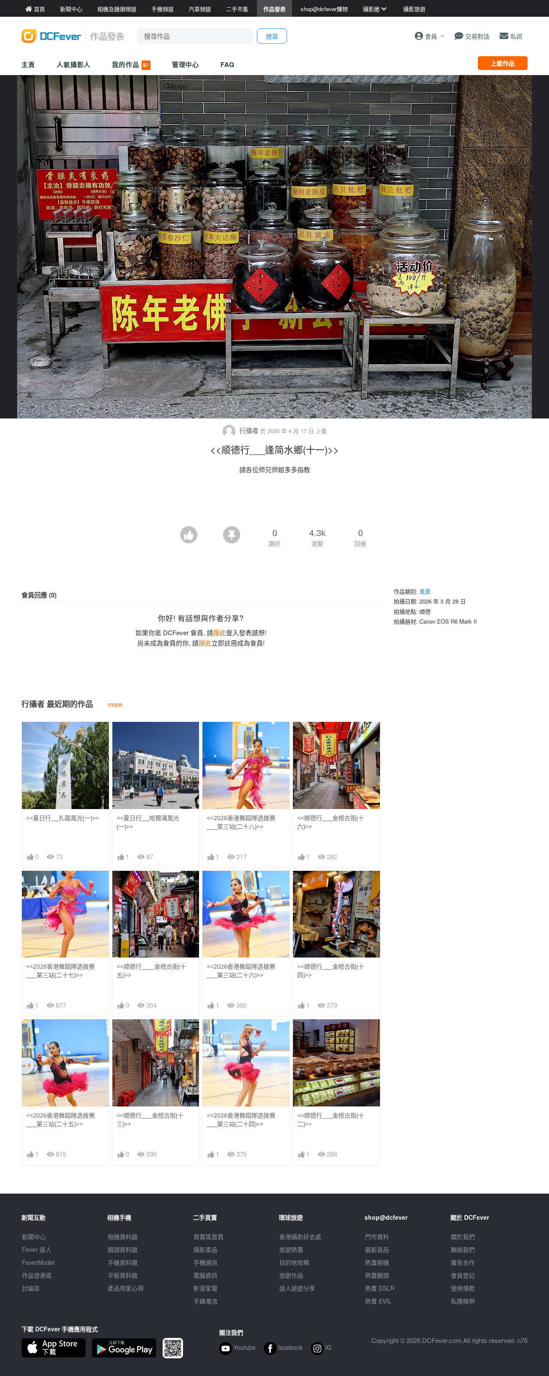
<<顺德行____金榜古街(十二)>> (330, 1119)
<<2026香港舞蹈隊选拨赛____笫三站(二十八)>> (241, 822)
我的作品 (130, 64)
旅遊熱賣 (291, 1249)
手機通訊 (205, 1262)
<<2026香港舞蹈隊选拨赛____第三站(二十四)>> (241, 1119)
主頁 (28, 64)
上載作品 (503, 63)
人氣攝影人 (74, 64)
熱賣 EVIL (378, 1301)
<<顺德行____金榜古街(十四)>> (330, 970)
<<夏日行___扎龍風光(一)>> (62, 818)
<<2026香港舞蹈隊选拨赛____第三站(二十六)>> (241, 970)
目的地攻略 (294, 1262)
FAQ (227, 64)
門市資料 (377, 1236)
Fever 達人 (36, 1249)
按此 (219, 632)
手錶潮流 (205, 1301)
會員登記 (463, 1275)
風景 (425, 591)
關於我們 (463, 1236)
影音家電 (205, 1288)
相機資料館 (123, 1236)
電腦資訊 (205, 1275)
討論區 (31, 1288)
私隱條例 (463, 1301)
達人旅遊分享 (297, 1288)
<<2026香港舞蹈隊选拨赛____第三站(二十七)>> (60, 970)
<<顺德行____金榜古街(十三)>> (150, 1119)
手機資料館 (123, 1262)
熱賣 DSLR (380, 1288)
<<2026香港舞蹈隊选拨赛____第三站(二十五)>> (60, 1119)
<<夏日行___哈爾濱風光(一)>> (148, 822)
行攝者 (249, 430)
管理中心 (185, 64)
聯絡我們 (463, 1249)
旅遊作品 (291, 1275)
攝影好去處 (300, 1236)
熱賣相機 (377, 1262)
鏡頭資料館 (123, 1249)
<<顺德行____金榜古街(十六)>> (330, 822)
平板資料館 (123, 1275)
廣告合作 (463, 1262)
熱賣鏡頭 (377, 1275)
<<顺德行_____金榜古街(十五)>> (151, 970)
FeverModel (38, 1262)
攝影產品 (205, 1249)
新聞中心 (34, 1236)
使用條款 (463, 1288)
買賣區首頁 (208, 1236)
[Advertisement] (274, 502)
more (115, 704)
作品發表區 (37, 1275)
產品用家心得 (126, 1288)
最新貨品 (377, 1249)
